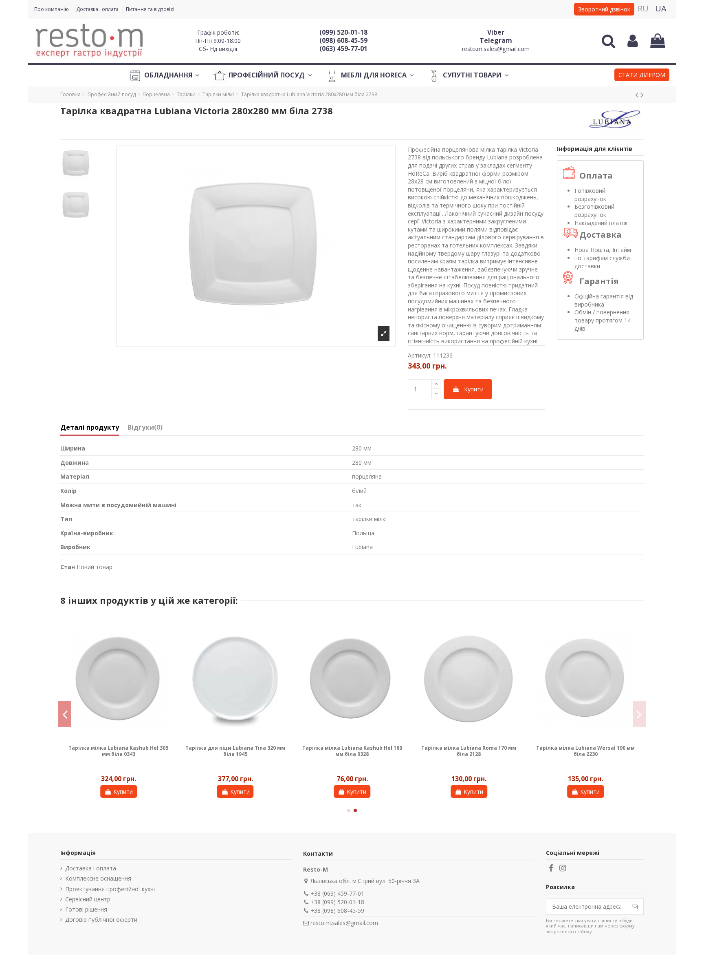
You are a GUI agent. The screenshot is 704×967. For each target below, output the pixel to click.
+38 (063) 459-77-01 (337, 893)
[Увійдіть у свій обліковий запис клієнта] (632, 40)
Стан (67, 567)
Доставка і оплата (98, 9)
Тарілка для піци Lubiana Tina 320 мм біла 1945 (580, 750)
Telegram (496, 40)
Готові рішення (86, 909)
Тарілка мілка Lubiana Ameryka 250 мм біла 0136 (113, 750)
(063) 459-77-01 (343, 48)
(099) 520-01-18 (343, 32)
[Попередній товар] (637, 94)
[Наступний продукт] (642, 94)
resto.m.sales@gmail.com (496, 49)
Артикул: (419, 355)
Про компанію (52, 9)
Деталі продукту (89, 428)
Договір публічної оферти (101, 919)
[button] (641, 76)
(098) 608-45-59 (343, 40)
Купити (474, 389)
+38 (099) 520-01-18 (337, 902)
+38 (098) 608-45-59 (337, 910)
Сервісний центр (87, 899)
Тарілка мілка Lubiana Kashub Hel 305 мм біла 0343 (463, 750)
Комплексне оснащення (98, 878)
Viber (495, 32)
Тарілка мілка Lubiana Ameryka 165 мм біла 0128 (346, 750)
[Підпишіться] (634, 906)
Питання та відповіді (150, 9)
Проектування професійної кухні (110, 889)
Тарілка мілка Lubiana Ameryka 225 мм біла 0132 (230, 750)
